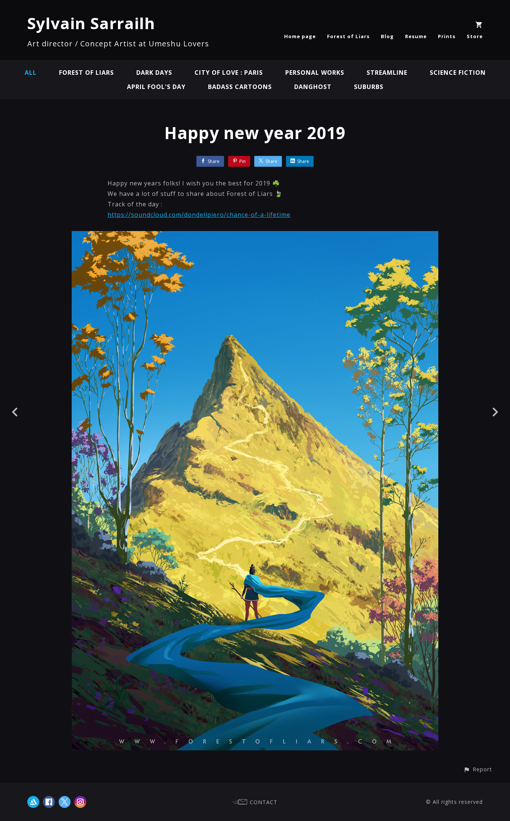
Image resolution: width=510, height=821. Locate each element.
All (31, 72)
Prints (446, 36)
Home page (300, 36)
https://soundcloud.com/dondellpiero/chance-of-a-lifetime (199, 214)
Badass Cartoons (240, 87)
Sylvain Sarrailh (91, 23)
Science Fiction (458, 72)
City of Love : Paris (229, 72)
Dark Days (154, 72)
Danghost (313, 87)
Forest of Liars (348, 36)
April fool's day (156, 87)
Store (475, 36)
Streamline (387, 72)
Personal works (314, 72)
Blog (387, 36)
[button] (477, 769)
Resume (416, 36)
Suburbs (368, 87)
